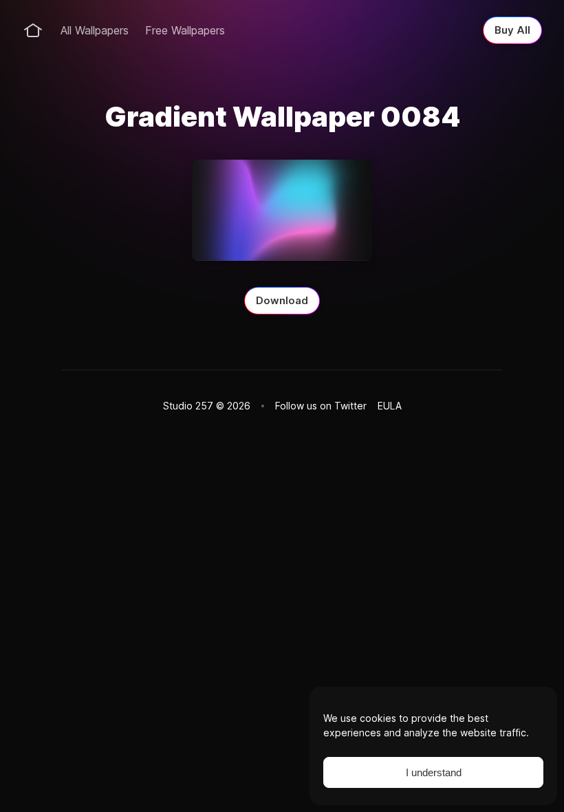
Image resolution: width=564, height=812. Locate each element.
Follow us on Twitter (321, 406)
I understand (434, 772)
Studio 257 (188, 406)
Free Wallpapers (185, 30)
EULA (390, 406)
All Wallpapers (95, 30)
